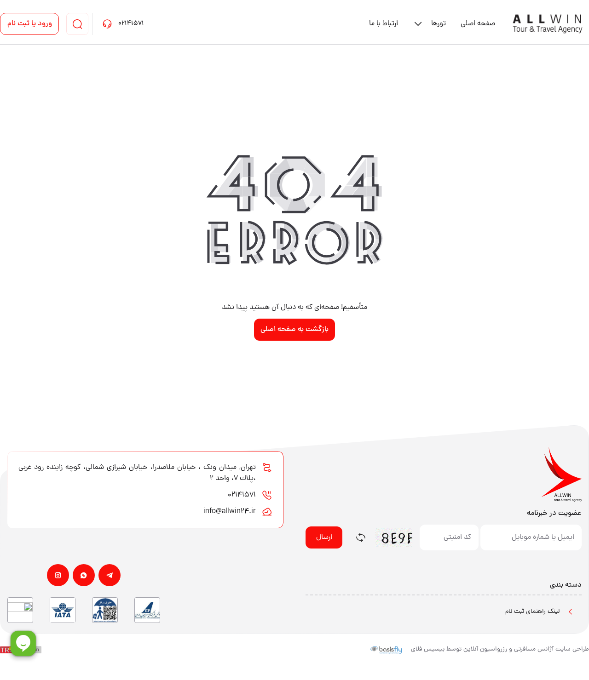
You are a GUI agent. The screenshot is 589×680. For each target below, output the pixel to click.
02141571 (242, 495)
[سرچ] (77, 24)
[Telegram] (109, 575)
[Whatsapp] (84, 575)
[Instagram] (58, 575)
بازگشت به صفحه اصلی (294, 329)
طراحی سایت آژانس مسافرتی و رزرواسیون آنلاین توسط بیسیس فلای (500, 649)
